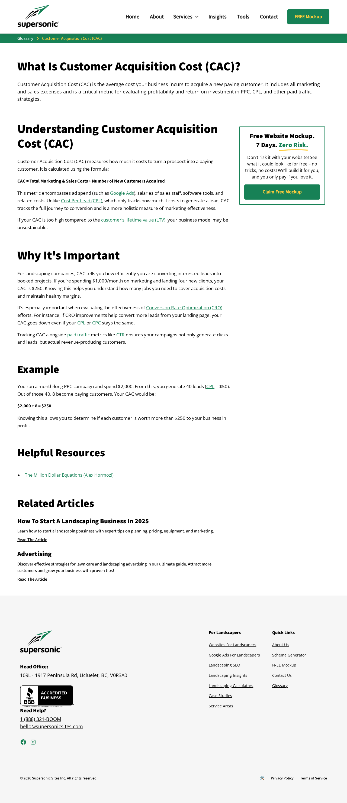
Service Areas (221, 705)
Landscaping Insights (228, 675)
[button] (186, 16)
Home (132, 17)
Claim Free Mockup (282, 191)
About (157, 17)
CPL (81, 323)
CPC (96, 323)
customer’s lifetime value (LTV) (133, 220)
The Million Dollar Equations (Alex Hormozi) (69, 475)
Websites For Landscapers (232, 644)
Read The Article (32, 540)
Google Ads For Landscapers (234, 655)
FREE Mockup (308, 16)
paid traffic (78, 334)
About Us (280, 644)
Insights (217, 17)
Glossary (280, 685)
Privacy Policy (282, 778)
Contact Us (282, 675)
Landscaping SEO (224, 665)
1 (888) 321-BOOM (40, 719)
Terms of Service (313, 778)
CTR (120, 334)
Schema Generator (289, 655)
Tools (243, 17)
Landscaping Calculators (231, 685)
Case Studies (220, 695)
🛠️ (262, 778)
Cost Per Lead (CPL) (81, 200)
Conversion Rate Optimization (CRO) (184, 307)
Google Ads (122, 193)
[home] (38, 16)
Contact (269, 17)
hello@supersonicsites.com (51, 726)
